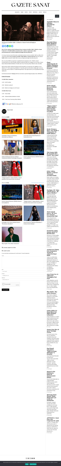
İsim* (2, 269)
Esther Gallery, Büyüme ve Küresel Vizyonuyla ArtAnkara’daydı (52, 173)
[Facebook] (3, 46)
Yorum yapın (50, 39)
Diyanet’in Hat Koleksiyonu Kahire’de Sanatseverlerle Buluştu (51, 374)
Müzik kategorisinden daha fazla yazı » (37, 182)
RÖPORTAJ (35, 12)
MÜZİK (26, 12)
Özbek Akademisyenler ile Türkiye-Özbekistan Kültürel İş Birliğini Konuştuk (12, 157)
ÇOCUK (40, 12)
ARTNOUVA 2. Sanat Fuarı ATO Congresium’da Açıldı (53, 419)
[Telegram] (12, 46)
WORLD (44, 12)
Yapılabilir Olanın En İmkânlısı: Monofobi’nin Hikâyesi (9, 136)
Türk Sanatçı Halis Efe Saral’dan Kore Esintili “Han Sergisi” (53, 154)
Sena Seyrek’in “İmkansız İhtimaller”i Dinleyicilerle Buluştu (33, 223)
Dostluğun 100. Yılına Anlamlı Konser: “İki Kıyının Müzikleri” (11, 223)
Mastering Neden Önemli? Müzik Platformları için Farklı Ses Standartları (51, 397)
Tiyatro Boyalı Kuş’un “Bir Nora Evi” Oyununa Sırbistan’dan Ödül (52, 214)
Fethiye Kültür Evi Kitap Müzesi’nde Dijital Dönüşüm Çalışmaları (52, 313)
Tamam (27, 464)
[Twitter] (5, 46)
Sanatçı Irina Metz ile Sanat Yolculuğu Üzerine (53, 331)
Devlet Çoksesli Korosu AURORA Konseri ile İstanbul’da (33, 157)
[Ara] (57, 16)
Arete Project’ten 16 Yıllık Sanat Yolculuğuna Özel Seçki (52, 276)
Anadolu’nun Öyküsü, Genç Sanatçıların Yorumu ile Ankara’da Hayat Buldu (53, 252)
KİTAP (30, 12)
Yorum (3, 255)
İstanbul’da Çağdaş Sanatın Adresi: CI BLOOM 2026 (52, 232)
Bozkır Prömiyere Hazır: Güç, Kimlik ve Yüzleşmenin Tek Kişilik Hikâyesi (53, 131)
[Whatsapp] (10, 46)
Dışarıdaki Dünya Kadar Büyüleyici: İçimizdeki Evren (32, 136)
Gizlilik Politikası (33, 464)
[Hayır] (59, 463)
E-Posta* (3, 273)
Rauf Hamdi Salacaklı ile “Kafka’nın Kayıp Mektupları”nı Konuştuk (52, 351)
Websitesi (3, 277)
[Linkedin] (8, 46)
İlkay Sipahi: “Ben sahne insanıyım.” (10, 243)
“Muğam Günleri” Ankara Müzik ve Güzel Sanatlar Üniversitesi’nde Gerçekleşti (12, 178)
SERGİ (22, 12)
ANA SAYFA (17, 12)
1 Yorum (49, 326)
